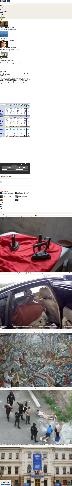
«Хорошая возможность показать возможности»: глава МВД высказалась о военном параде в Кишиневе (32, 331)
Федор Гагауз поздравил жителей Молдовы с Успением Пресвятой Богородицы (25, 272)
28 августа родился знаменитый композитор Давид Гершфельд (23, 273)
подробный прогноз (2, 203)
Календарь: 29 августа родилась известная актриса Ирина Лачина (7, 214)
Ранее (6, 184)
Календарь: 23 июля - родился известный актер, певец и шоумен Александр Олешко (9, 49)
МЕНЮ (1, 5)
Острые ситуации (2, 30)
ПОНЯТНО (5, 484)
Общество (1, 71)
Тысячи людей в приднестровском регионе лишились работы (7, 40)
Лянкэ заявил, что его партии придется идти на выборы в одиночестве (8, 29)
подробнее (5, 203)
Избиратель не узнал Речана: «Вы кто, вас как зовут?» (6, 59)
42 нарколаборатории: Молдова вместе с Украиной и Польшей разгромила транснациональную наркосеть (11, 331)
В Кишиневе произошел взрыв (3, 176)
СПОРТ (1, 15)
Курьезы (1, 51)
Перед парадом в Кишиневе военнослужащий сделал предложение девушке (37, 273)
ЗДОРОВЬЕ (1, 7)
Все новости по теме (2, 38)
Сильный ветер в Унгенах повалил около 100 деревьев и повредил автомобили (13, 332)
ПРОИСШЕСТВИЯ (2, 13)
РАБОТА (4, 17)
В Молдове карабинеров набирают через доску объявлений (7, 60)
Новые (1, 184)
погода (1, 177)
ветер (2, 177)
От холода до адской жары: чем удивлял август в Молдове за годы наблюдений (44, 444)
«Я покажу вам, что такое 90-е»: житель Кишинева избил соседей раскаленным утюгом (9, 272)
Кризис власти (1, 20)
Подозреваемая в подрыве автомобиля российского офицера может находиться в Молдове (60, 272)
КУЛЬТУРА (1, 9)
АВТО (0, 6)
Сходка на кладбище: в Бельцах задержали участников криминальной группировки (8, 444)
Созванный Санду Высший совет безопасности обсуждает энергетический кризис (9, 39)
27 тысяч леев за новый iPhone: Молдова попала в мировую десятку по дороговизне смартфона (23, 216)
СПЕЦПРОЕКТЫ (2, 14)
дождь (3, 177)
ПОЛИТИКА (1, 12)
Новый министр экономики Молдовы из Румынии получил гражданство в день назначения (61, 444)
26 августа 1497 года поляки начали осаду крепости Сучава (6, 387)
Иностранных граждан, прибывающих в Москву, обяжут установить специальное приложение (27, 444)
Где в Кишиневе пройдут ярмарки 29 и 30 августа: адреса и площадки (7, 216)
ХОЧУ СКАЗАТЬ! (2, 16)
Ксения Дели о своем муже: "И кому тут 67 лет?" (5, 50)
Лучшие (4, 184)
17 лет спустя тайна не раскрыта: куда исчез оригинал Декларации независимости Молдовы (42, 272)
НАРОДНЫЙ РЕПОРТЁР (3, 10)
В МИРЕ (1, 8)
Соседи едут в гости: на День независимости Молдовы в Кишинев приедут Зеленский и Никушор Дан (30, 332)
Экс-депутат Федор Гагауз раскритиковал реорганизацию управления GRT (48, 332)
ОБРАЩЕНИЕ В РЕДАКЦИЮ (3, 11)
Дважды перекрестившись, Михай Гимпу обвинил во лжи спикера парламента (9, 28)
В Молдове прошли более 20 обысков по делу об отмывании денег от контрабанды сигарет (51, 331)
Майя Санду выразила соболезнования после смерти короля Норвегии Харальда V (8, 273)
